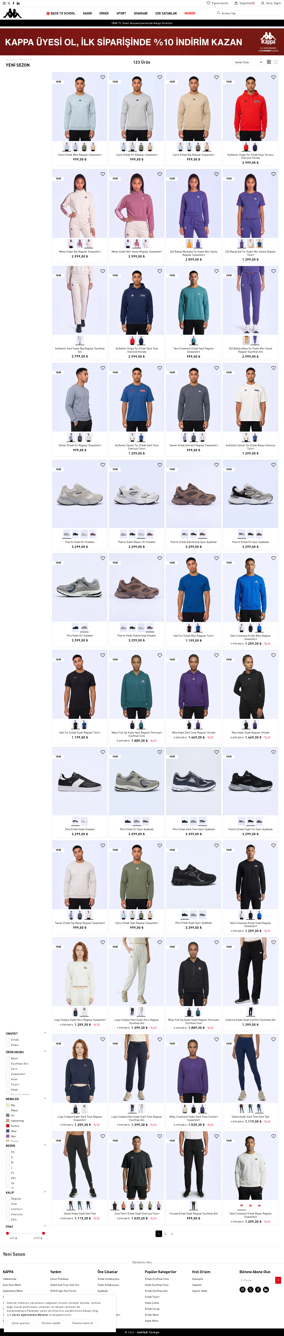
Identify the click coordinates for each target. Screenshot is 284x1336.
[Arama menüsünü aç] (219, 14)
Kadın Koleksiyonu (108, 1284)
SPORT (121, 13)
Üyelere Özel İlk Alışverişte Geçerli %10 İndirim (142, 23)
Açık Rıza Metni (12, 1284)
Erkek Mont (152, 1314)
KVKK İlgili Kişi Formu (63, 1290)
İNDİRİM (190, 13)
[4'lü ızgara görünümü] (268, 63)
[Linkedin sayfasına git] (18, 3)
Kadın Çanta (152, 1302)
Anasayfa (11, 59)
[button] (103, 109)
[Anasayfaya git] (12, 12)
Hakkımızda (9, 1278)
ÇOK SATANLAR (166, 13)
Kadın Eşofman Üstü (156, 1284)
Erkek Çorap (152, 1308)
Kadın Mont (151, 1320)
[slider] (7, 1233)
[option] (142, 23)
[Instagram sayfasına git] (4, 3)
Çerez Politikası (59, 1278)
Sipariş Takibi (199, 1290)
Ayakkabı (103, 1290)
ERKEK (104, 13)
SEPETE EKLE (80, 137)
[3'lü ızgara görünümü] (275, 63)
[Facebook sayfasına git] (13, 3)
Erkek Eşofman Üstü (157, 1278)
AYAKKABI (141, 13)
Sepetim (197, 1284)
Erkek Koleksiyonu (108, 1278)
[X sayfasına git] (9, 3)
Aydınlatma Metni (13, 1290)
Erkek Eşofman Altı (156, 1290)
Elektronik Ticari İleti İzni (64, 1284)
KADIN (87, 13)
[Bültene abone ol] (277, 1279)
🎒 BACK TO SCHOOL (60, 13)
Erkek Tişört (152, 1296)
